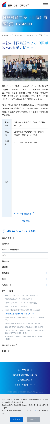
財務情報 (5, 273)
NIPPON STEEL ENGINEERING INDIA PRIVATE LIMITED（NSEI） (24, 338)
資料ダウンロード (25, 370)
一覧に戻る (25, 221)
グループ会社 (38, 35)
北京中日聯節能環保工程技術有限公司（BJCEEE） (23, 310)
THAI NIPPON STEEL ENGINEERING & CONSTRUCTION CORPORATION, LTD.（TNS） (24, 332)
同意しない (33, 419)
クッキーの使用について (25, 384)
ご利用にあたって (25, 379)
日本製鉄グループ (9, 345)
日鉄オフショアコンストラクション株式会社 (21, 303)
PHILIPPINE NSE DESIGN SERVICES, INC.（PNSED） (23, 323)
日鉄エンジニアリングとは (22, 35)
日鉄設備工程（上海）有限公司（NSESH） (20, 313)
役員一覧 (5, 261)
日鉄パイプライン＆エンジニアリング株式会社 (21, 295)
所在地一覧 (6, 284)
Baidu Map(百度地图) (23, 213)
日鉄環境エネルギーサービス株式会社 (18, 299)
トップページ (6, 35)
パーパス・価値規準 (10, 249)
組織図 (5, 267)
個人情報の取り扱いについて (25, 374)
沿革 (4, 255)
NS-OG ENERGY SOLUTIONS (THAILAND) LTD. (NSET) (24, 327)
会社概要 (5, 243)
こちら (35, 410)
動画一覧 (5, 351)
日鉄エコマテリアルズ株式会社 (16, 306)
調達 (4, 279)
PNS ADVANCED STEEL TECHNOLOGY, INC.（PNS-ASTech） (24, 318)
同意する (16, 419)
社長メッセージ (8, 237)
